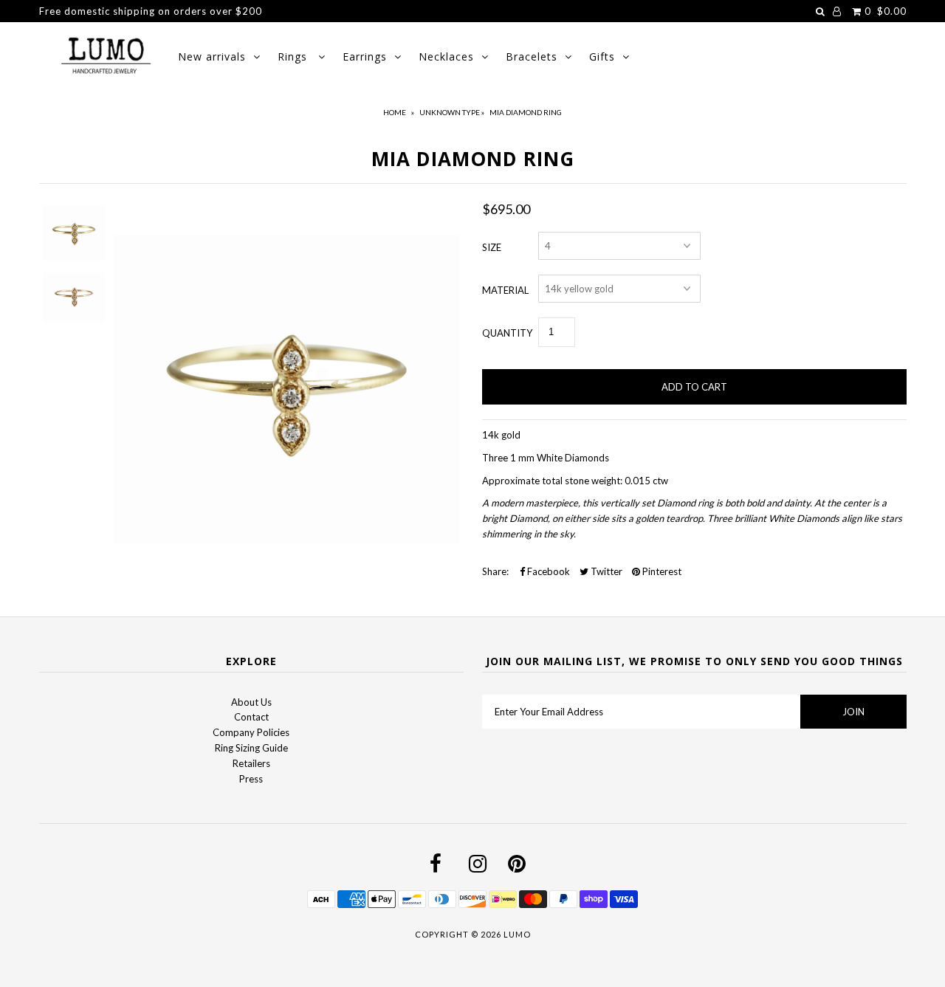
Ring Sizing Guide (251, 748)
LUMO (517, 934)
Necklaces (446, 56)
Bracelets (531, 56)
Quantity (507, 333)
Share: (495, 571)
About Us (251, 702)
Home (394, 112)
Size (491, 247)
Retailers (251, 763)
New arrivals (212, 56)
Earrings (365, 56)
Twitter (605, 571)
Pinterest (660, 571)
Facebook (547, 571)
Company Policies (251, 732)
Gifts (602, 56)
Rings (294, 56)
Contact (251, 717)
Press (251, 779)
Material (505, 290)
